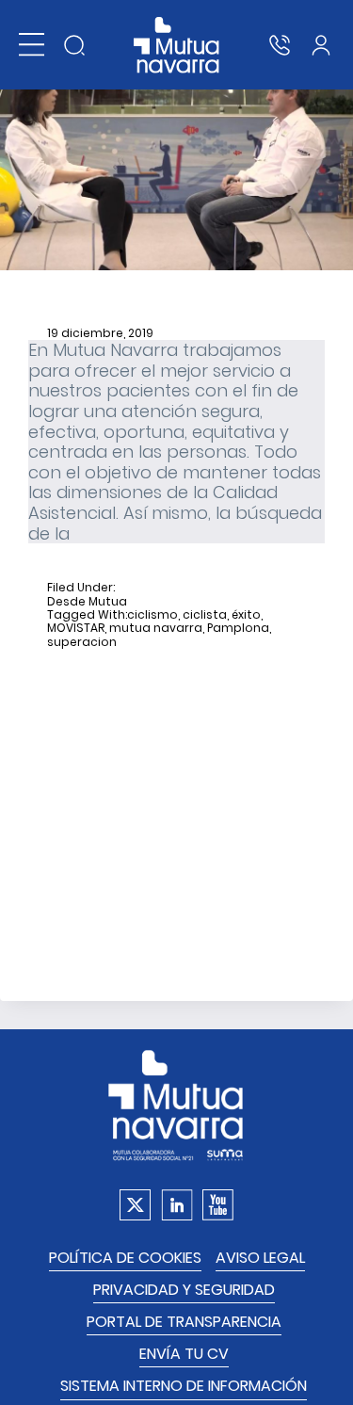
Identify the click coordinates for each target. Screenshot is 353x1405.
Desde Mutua (87, 601)
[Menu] (31, 45)
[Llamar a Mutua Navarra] (279, 45)
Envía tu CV (184, 1354)
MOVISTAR (75, 628)
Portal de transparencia (184, 1322)
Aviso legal (260, 1258)
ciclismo (152, 615)
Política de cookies (125, 1258)
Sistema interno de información (183, 1386)
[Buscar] (74, 45)
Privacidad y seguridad (184, 1290)
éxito (246, 615)
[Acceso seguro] (321, 45)
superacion (82, 642)
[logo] (176, 45)
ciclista (205, 615)
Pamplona (238, 628)
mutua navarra (155, 628)
